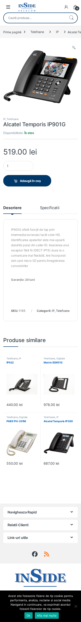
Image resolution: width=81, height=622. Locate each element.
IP (57, 32)
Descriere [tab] (12, 208)
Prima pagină (12, 32)
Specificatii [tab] (49, 208)
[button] (74, 47)
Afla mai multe (47, 615)
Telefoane (37, 32)
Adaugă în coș (30, 181)
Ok (28, 615)
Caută (71, 18)
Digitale (60, 358)
